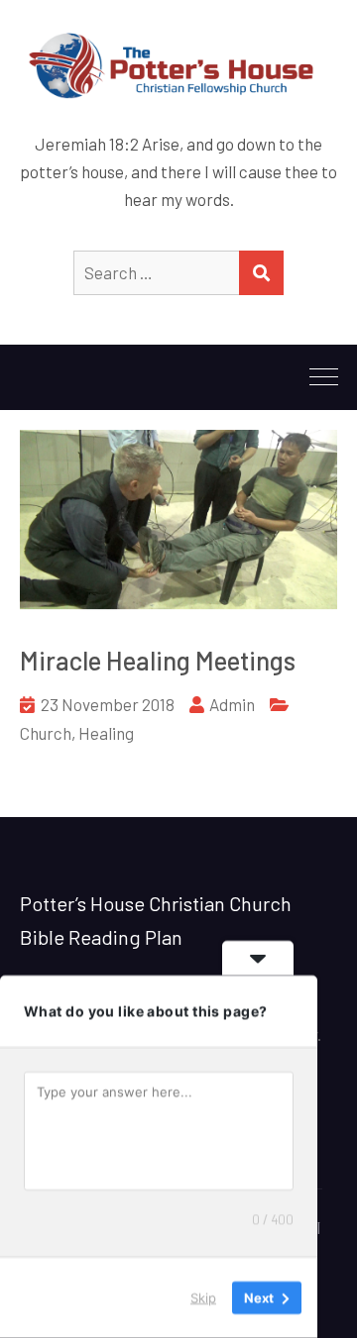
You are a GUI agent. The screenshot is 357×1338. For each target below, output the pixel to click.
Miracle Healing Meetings (158, 660)
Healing (106, 733)
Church (45, 733)
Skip (203, 1297)
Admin (232, 704)
